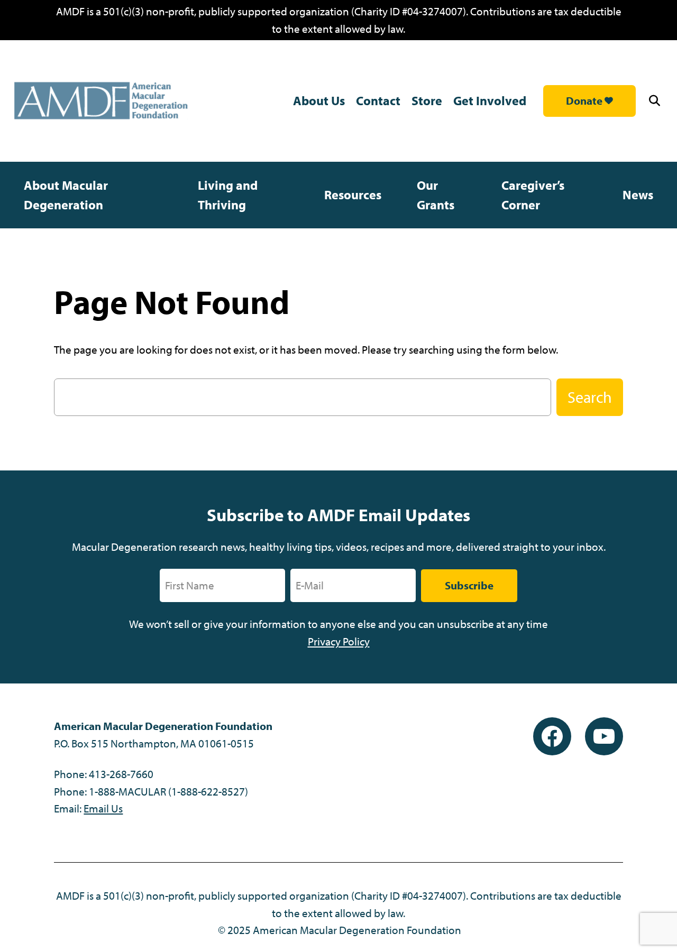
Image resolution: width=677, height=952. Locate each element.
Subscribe (469, 585)
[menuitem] (93, 195)
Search (590, 397)
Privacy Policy (339, 641)
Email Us (103, 808)
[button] (656, 100)
